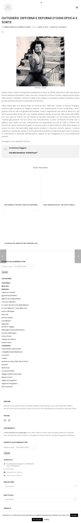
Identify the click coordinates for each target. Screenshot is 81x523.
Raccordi (5, 314)
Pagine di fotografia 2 (9, 383)
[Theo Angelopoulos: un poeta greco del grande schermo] (60, 186)
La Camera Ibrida (8, 371)
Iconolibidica (6, 321)
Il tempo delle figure (9, 333)
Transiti (4, 358)
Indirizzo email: (7, 266)
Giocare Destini (7, 318)
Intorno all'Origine (8, 311)
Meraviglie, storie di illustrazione (13, 330)
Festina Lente (6, 342)
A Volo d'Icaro (6, 336)
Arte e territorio (7, 387)
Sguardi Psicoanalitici (9, 295)
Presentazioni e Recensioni (11, 349)
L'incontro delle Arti (9, 302)
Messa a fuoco (7, 377)
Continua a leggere (17, 148)
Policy (46, 519)
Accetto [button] (74, 515)
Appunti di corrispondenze (11, 299)
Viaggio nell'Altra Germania (11, 374)
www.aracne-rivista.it (14, 475)
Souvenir (5, 365)
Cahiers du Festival (8, 339)
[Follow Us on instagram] (9, 420)
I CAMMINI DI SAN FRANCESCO (12, 352)
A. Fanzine (5, 355)
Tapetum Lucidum (8, 292)
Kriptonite (5, 324)
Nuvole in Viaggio (8, 327)
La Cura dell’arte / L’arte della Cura (14, 308)
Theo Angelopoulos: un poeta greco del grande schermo (60, 205)
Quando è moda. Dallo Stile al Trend (15, 361)
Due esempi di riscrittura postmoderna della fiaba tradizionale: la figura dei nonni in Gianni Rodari (22, 205)
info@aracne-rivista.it (14, 472)
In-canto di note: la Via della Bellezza (15, 305)
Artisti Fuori (6, 368)
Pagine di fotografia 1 (9, 380)
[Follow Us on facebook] (5, 420)
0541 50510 (10, 469)
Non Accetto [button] (37, 520)
